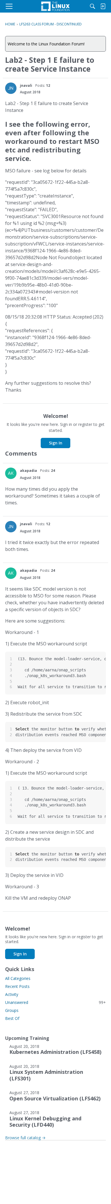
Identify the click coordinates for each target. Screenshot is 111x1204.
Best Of (12, 1018)
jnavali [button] (26, 85)
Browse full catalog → (25, 1137)
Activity (11, 994)
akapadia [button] (28, 470)
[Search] (92, 6)
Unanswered (55, 1002)
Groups (11, 1010)
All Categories (17, 978)
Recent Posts (17, 986)
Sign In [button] (55, 443)
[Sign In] (103, 6)
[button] (11, 88)
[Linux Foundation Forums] (55, 6)
